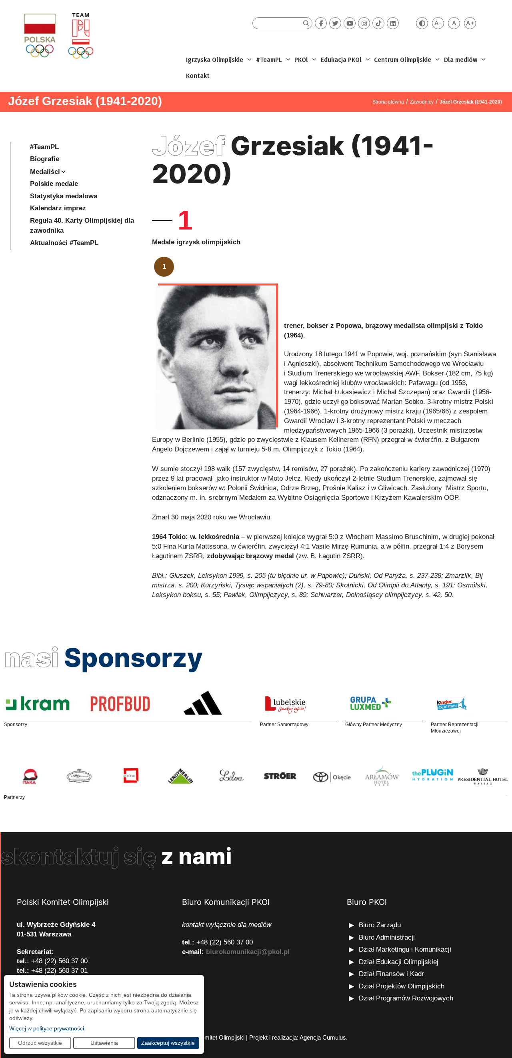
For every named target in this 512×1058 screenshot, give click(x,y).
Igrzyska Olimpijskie (214, 60)
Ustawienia (104, 1043)
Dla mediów (460, 60)
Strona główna (388, 102)
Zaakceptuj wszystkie (168, 1043)
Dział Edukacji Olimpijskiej (398, 962)
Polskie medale (54, 184)
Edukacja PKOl (341, 60)
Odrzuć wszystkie (40, 1043)
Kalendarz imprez (58, 208)
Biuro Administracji (387, 937)
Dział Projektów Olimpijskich (401, 986)
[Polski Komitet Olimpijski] (57, 35)
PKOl (301, 60)
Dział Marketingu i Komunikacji (405, 949)
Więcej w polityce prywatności (46, 1028)
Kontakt (198, 76)
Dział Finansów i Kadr (392, 974)
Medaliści (45, 172)
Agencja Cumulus (323, 1037)
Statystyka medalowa (63, 196)
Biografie (44, 159)
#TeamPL (269, 60)
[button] (248, 60)
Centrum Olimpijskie (402, 60)
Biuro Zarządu (380, 925)
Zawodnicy (422, 102)
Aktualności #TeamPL (64, 243)
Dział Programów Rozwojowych (406, 998)
